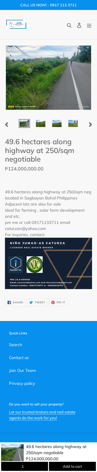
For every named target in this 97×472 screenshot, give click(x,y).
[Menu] (89, 24)
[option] (24, 124)
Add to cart (72, 466)
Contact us (19, 357)
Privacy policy (22, 383)
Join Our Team (22, 370)
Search (15, 344)
